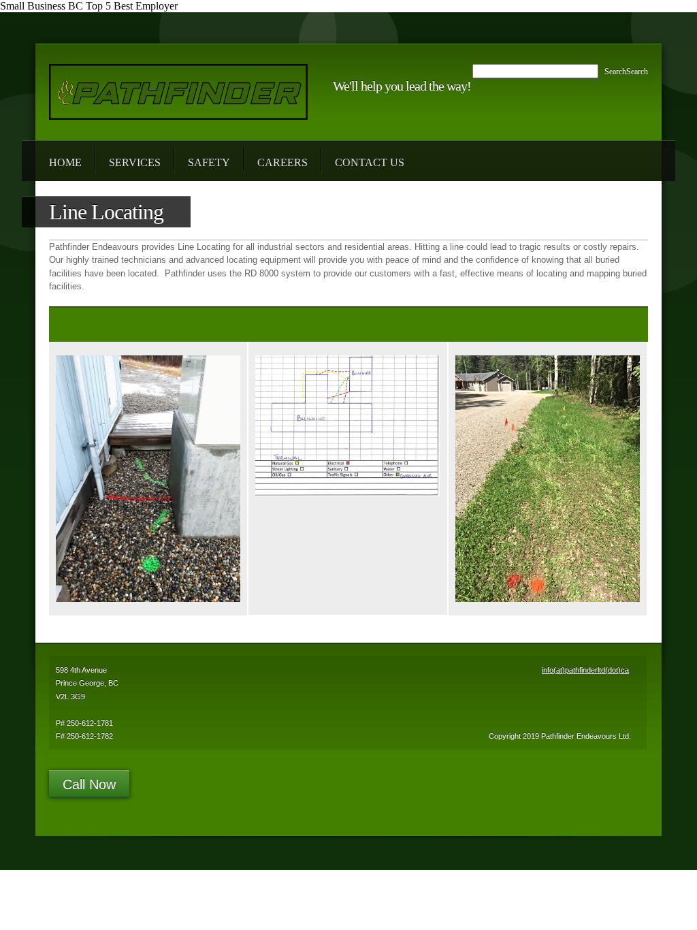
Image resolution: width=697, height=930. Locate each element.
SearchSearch (626, 71)
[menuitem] (65, 160)
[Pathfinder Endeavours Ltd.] (178, 92)
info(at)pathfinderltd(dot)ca (585, 670)
